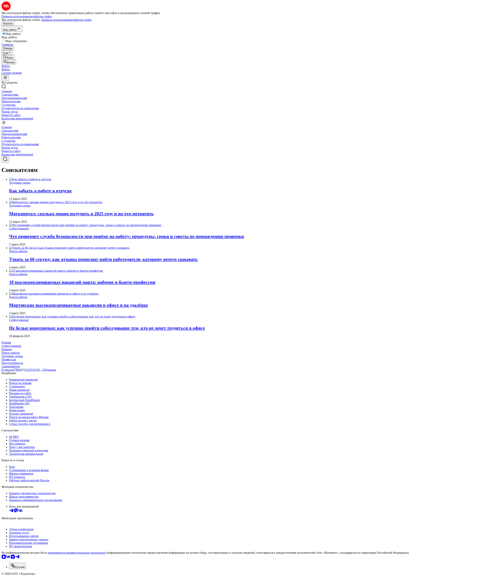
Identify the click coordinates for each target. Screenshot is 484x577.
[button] (6, 66)
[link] (8, 57)
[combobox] (17, 566)
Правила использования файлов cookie (66, 19)
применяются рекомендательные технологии (76, 552)
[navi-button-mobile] (5, 78)
